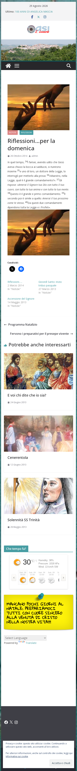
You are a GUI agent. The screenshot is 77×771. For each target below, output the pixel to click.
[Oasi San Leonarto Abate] (38, 42)
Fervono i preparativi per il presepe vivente (39, 334)
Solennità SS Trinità (24, 519)
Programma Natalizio (22, 324)
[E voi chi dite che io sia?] (38, 356)
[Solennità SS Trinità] (38, 480)
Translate (31, 643)
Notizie (12, 132)
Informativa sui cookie (17, 756)
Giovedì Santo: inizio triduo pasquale (50, 283)
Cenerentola (18, 457)
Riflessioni (26, 132)
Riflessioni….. (15, 282)
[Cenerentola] (38, 418)
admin (35, 155)
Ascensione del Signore (21, 298)
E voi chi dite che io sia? (27, 395)
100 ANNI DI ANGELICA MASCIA (34, 11)
